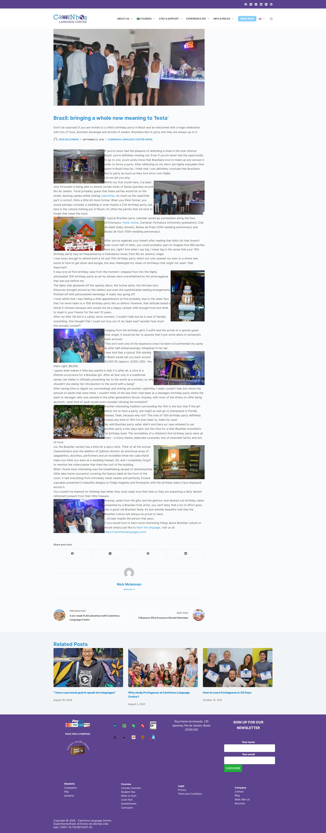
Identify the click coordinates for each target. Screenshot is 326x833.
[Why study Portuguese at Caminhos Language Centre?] (163, 667)
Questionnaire (128, 803)
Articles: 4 (129, 589)
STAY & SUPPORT (169, 18)
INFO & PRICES (221, 18)
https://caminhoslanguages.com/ (125, 532)
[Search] (271, 18)
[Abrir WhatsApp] (317, 824)
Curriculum (127, 807)
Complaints (70, 787)
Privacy (182, 789)
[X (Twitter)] (251, 4)
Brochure (240, 803)
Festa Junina (131, 222)
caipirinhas (108, 195)
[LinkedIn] (261, 4)
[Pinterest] (271, 4)
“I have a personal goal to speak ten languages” (84, 692)
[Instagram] (256, 4)
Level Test (126, 799)
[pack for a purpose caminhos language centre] (78, 748)
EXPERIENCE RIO (196, 18)
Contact (239, 791)
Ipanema (69, 795)
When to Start (128, 795)
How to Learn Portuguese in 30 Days (227, 692)
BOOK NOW (247, 18)
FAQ (66, 791)
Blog (237, 795)
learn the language (148, 527)
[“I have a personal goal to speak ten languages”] (88, 667)
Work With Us (242, 799)
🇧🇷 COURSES (144, 18)
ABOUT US (123, 18)
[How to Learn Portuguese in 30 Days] (238, 667)
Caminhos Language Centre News (130, 139)
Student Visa (128, 791)
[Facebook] (245, 4)
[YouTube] (266, 4)
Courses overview (131, 787)
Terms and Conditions (190, 793)
